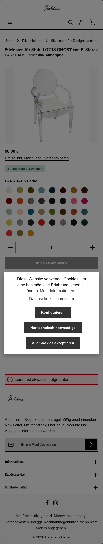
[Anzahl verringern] (10, 247)
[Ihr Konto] (81, 22)
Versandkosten (17, 522)
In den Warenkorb (51, 263)
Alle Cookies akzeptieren (53, 343)
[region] (51, 105)
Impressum (64, 299)
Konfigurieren (53, 312)
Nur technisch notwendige (53, 328)
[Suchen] (71, 22)
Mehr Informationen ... (59, 291)
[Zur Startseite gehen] (51, 7)
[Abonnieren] (91, 444)
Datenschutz (40, 299)
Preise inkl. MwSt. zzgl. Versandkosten (37, 158)
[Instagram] (55, 504)
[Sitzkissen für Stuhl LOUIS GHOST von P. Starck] (51, 105)
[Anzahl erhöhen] (92, 247)
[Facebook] (47, 504)
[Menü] (10, 22)
